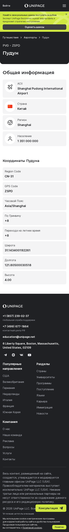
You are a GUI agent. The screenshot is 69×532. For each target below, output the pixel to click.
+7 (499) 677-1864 (15, 326)
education (19, 336)
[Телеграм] (5, 355)
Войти (6, 5)
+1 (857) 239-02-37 (16, 316)
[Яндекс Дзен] (13, 355)
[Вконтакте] (21, 355)
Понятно (59, 527)
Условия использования (18, 514)
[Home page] (34, 5)
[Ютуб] (29, 355)
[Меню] (62, 5)
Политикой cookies (32, 527)
